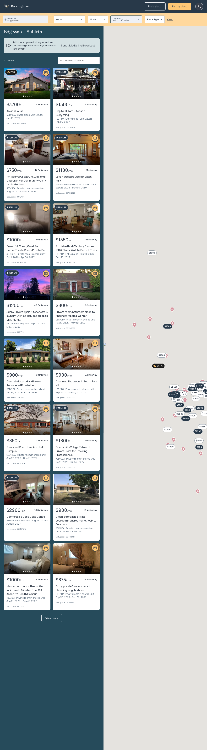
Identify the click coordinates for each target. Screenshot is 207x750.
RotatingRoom (20, 6)
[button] (185, 400)
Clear (170, 19)
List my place (179, 6)
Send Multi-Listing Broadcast (78, 45)
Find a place (155, 6)
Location (11, 18)
